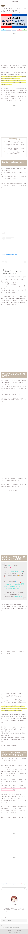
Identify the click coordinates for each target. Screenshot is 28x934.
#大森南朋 (15, 584)
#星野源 (10, 586)
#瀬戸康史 (20, 584)
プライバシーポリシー (17, 930)
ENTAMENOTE (14, 1)
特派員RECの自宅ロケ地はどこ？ (15, 142)
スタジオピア (5, 276)
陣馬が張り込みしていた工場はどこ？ (15, 145)
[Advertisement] (14, 49)
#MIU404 (10, 565)
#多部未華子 (9, 584)
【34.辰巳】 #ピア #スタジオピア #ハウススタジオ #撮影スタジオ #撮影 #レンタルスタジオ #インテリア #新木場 (14, 271)
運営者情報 (9, 930)
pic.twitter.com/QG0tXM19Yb (11, 588)
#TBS (19, 586)
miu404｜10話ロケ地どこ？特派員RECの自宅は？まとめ (15, 152)
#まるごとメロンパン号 (17, 571)
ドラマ (3, 5)
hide (18, 138)
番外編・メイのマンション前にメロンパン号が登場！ (15, 148)
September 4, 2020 (18, 596)
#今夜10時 (14, 586)
